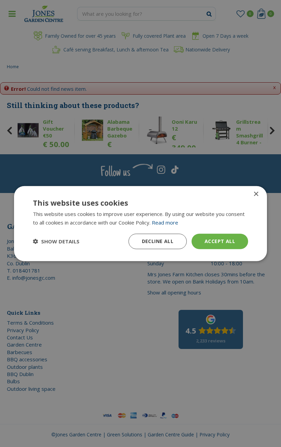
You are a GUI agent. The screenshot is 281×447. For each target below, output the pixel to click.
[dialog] (140, 223)
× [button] (255, 194)
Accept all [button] (220, 241)
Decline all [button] (157, 241)
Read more (165, 222)
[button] (56, 241)
